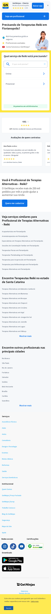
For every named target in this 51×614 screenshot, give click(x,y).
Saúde (4, 471)
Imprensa (24, 591)
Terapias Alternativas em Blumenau (15, 294)
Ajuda (4, 532)
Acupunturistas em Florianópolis (14, 231)
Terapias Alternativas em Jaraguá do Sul (17, 317)
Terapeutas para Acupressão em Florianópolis (19, 260)
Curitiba (5, 396)
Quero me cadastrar (14, 203)
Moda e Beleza (7, 459)
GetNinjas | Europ (8, 501)
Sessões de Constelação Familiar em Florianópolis (20, 245)
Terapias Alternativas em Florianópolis (16, 269)
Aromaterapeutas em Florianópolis (15, 236)
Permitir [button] (8, 608)
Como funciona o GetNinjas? (18, 47)
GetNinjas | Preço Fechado (11, 495)
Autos (4, 434)
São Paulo (5, 363)
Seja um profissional (14, 16)
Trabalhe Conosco (8, 508)
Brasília (4, 391)
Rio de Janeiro (7, 368)
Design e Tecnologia (9, 446)
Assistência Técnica (9, 422)
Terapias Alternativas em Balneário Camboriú (18, 289)
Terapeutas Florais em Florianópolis (15, 250)
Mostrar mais (25, 336)
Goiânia (4, 382)
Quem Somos (7, 489)
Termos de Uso (24, 593)
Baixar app (37, 5)
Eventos (5, 453)
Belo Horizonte (7, 386)
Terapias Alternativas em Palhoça (14, 331)
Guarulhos (5, 401)
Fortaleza (5, 372)
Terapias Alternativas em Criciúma (14, 308)
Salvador (5, 377)
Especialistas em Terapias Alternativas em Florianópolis (22, 241)
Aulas (4, 428)
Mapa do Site (7, 526)
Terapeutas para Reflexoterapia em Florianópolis (20, 264)
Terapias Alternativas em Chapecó (14, 303)
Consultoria (6, 440)
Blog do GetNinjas (8, 514)
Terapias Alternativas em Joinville (14, 322)
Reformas (5, 465)
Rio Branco (6, 358)
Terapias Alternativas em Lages (13, 326)
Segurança (6, 520)
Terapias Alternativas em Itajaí (13, 312)
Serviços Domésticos (10, 477)
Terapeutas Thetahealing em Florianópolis (17, 255)
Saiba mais (35, 601)
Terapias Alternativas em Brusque (14, 298)
